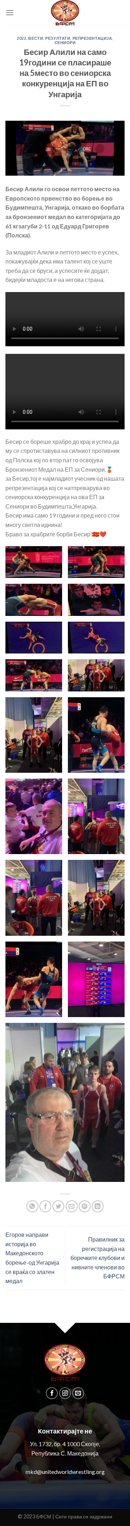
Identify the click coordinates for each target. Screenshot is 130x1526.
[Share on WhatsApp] (32, 1206)
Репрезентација (92, 38)
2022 (21, 38)
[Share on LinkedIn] (98, 1206)
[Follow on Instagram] (65, 1393)
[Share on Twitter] (58, 1206)
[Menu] (9, 12)
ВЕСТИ (35, 38)
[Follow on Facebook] (52, 1393)
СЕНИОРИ (65, 42)
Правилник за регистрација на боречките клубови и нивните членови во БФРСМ (97, 1257)
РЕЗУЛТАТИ (57, 38)
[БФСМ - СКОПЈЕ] (65, 12)
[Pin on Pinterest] (85, 1206)
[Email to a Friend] (72, 1206)
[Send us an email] (78, 1393)
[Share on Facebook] (45, 1206)
